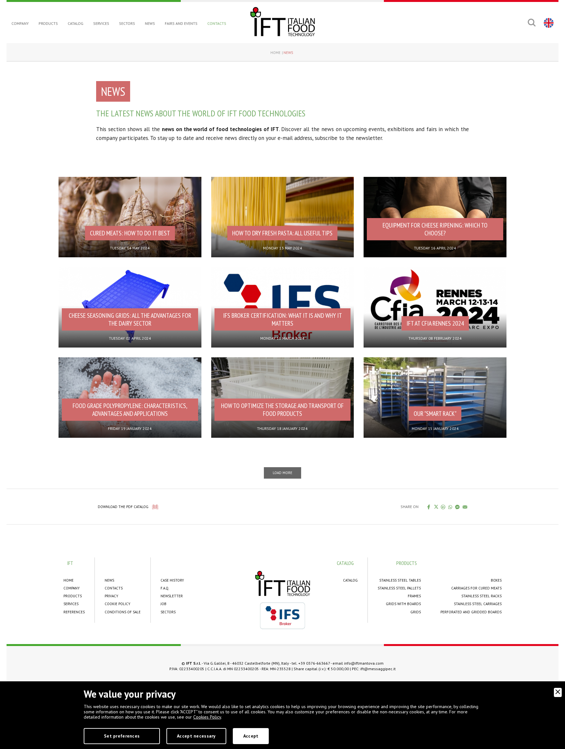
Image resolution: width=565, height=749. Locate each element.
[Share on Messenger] (457, 507)
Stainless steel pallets (399, 588)
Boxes (496, 580)
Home (275, 52)
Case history (172, 580)
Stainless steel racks (481, 596)
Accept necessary (196, 736)
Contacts (216, 23)
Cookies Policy (207, 717)
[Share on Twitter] (436, 506)
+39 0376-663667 (314, 663)
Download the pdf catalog (123, 506)
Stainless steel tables (400, 580)
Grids (415, 612)
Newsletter (172, 596)
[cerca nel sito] (531, 22)
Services (101, 23)
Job (163, 604)
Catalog (75, 23)
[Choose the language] (548, 23)
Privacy (111, 596)
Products (48, 23)
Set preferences (122, 736)
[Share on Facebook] (429, 507)
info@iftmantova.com (364, 663)
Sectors (127, 23)
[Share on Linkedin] (443, 507)
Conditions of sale (123, 612)
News (150, 23)
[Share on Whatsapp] (450, 507)
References (74, 612)
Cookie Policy (117, 604)
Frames (414, 596)
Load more (282, 472)
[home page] (282, 22)
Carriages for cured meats (476, 588)
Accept (251, 736)
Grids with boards (403, 604)
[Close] (558, 692)
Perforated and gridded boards (471, 612)
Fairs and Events (181, 23)
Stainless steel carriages (478, 604)
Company (20, 23)
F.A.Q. (165, 588)
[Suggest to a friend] (465, 507)
